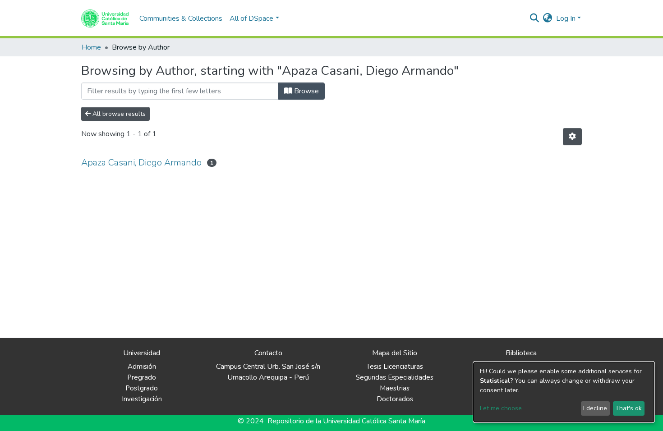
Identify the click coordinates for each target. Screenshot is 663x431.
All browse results (118, 114)
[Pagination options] (572, 136)
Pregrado (141, 377)
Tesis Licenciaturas (394, 366)
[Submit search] (534, 18)
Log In (566, 18)
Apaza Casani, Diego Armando (141, 162)
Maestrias (395, 388)
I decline (595, 408)
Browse (305, 91)
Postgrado (141, 388)
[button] (547, 18)
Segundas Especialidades (394, 377)
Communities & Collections (180, 18)
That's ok (628, 408)
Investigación (142, 398)
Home (91, 47)
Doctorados (395, 398)
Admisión (142, 366)
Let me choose (501, 408)
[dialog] (564, 392)
